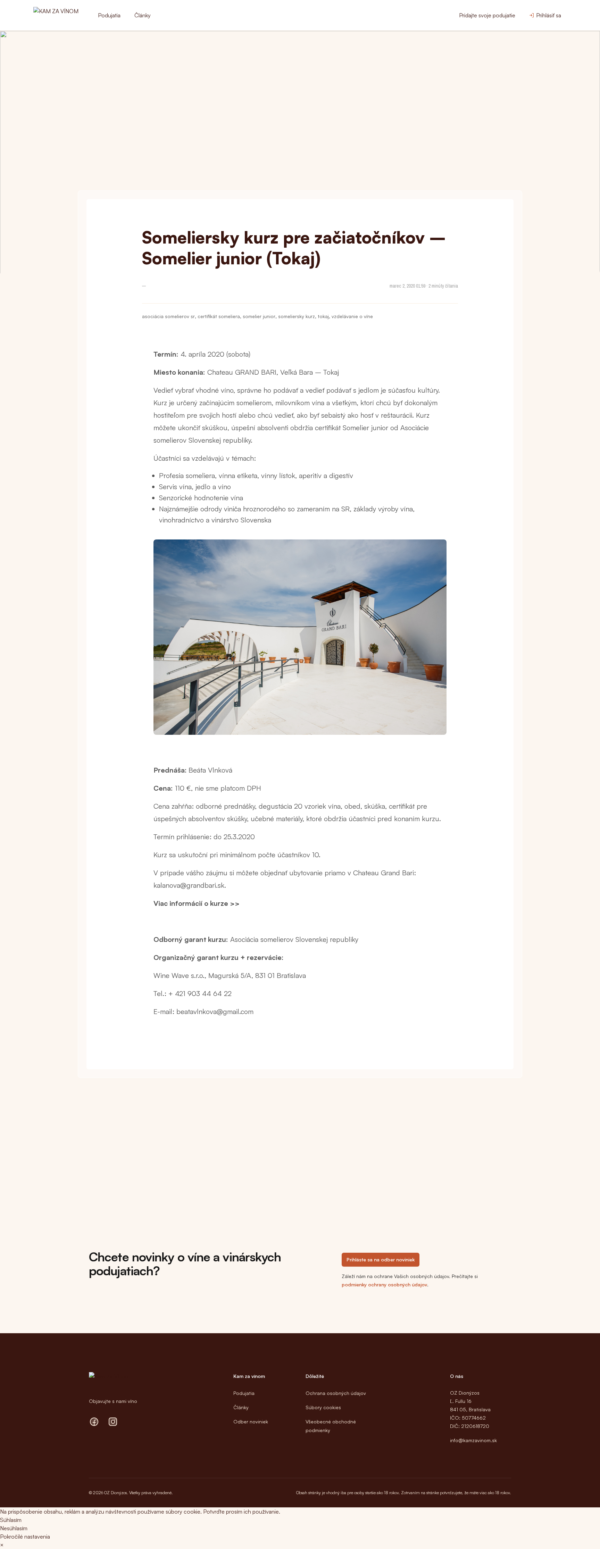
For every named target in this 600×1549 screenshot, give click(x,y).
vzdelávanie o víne (352, 316)
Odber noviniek (250, 1421)
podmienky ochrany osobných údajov (384, 1284)
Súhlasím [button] (11, 1519)
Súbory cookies (323, 1407)
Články (142, 15)
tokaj (323, 316)
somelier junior (259, 316)
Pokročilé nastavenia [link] (25, 1536)
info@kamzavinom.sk (473, 1440)
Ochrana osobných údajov (336, 1393)
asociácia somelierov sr (168, 316)
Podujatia (109, 15)
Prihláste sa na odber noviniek (381, 1259)
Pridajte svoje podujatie (487, 15)
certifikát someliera (219, 316)
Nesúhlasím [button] (13, 1528)
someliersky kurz (296, 316)
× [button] (2, 1544)
